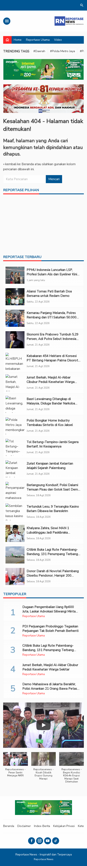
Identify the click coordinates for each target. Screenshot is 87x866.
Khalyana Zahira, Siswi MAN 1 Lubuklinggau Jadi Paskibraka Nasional (48, 532)
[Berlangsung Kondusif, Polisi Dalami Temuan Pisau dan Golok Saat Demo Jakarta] (14, 490)
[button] (15, 766)
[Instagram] (39, 840)
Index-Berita (42, 826)
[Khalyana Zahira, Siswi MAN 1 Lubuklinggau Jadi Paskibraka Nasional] (14, 533)
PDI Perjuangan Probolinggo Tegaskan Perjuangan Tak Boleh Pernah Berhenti (50, 628)
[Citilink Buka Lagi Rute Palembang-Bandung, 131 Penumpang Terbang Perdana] (14, 554)
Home (18, 40)
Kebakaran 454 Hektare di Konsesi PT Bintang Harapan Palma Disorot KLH (52, 360)
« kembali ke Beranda (18, 164)
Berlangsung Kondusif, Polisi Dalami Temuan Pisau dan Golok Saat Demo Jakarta (53, 489)
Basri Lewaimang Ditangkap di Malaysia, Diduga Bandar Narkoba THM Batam (51, 403)
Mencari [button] (54, 179)
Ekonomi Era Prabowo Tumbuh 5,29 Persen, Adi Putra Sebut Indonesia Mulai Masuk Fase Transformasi (52, 338)
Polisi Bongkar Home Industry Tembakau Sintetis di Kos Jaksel (50, 422)
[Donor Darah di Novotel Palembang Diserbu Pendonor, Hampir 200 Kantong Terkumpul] (14, 576)
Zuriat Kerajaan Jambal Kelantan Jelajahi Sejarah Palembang (50, 465)
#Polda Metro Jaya (62, 51)
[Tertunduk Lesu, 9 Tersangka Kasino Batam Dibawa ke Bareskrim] (14, 511)
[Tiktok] (55, 840)
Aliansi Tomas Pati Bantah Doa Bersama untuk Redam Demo (49, 293)
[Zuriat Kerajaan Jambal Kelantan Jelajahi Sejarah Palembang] (14, 468)
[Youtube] (47, 840)
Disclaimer (24, 826)
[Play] (43, 725)
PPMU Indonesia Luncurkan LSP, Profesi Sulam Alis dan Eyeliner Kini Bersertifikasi (52, 274)
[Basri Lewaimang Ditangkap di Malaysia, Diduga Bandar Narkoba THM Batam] (14, 404)
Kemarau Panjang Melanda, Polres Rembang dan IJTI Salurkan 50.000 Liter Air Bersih (51, 317)
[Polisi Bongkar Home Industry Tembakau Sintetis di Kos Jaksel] (14, 425)
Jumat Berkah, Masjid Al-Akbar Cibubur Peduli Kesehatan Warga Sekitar (51, 381)
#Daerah (39, 51)
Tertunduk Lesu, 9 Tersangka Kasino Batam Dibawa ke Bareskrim (53, 508)
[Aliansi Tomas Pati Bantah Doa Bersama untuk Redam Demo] (14, 296)
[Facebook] (31, 840)
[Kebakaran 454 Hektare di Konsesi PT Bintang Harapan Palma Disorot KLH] (14, 361)
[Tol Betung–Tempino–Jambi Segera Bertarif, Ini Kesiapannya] (14, 447)
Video (58, 40)
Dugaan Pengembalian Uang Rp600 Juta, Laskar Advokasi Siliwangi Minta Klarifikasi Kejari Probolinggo (49, 611)
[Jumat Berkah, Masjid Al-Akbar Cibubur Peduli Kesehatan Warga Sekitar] (14, 382)
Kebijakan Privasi (64, 826)
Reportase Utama (38, 40)
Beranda (8, 826)
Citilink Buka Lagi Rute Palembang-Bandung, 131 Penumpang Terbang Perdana (52, 554)
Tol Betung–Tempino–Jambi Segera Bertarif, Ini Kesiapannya (53, 444)
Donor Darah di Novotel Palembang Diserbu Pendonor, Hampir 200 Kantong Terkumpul (53, 575)
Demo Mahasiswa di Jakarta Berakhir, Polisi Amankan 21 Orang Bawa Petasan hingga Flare (51, 688)
